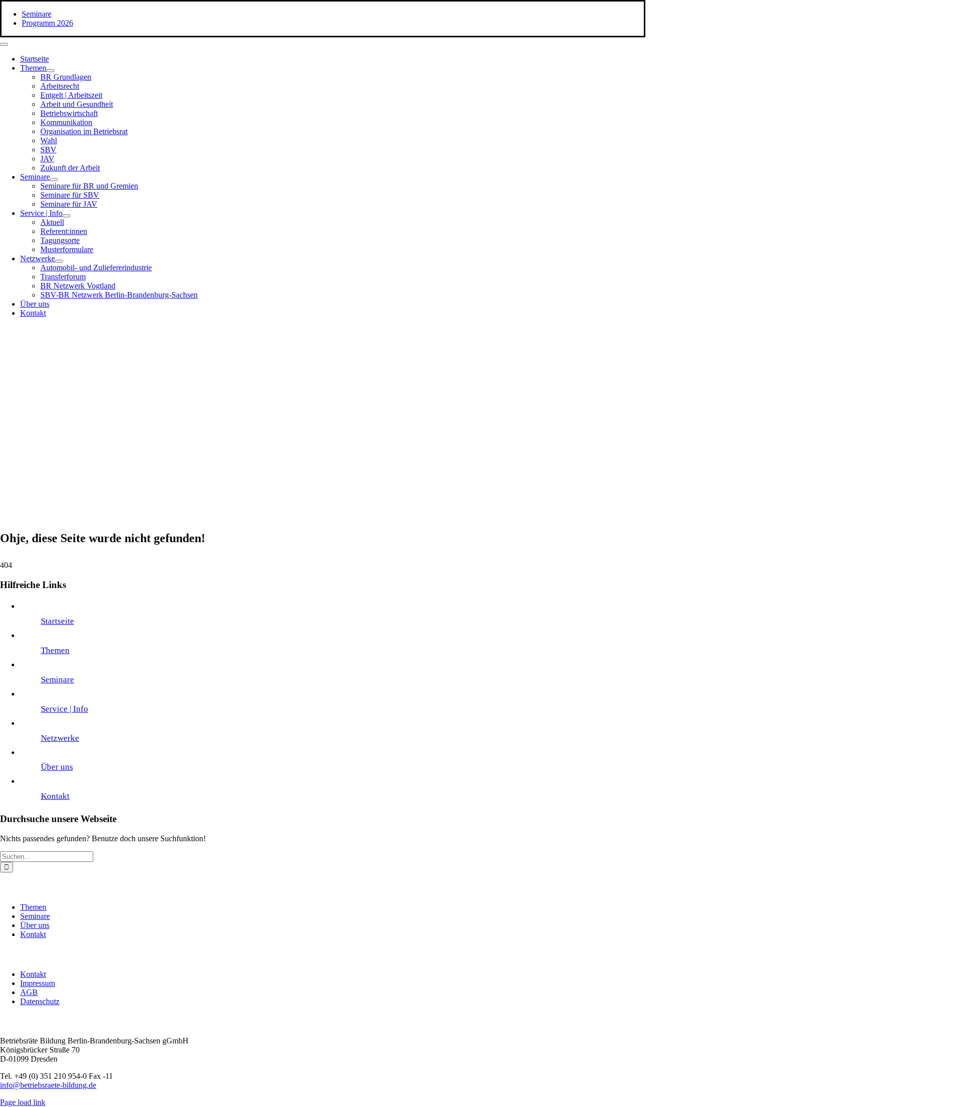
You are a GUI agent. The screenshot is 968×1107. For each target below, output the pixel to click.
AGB (29, 992)
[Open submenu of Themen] (50, 70)
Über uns (57, 767)
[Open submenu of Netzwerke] (59, 261)
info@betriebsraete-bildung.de (48, 1085)
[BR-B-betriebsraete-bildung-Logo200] (529, 424)
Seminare (57, 679)
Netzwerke (60, 738)
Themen (55, 650)
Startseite (57, 621)
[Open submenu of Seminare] (54, 179)
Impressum (37, 983)
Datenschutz (39, 1001)
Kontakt (55, 796)
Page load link (22, 1102)
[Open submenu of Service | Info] (67, 215)
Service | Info (64, 709)
